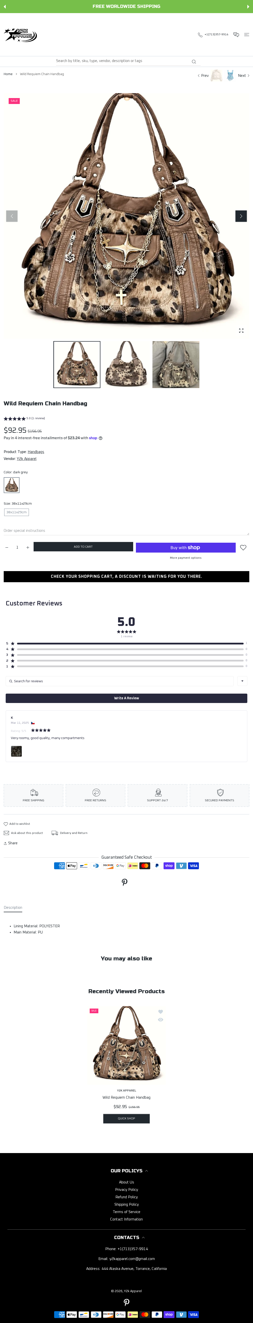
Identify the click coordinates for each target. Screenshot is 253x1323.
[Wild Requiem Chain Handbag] (126, 1045)
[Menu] (247, 34)
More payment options (186, 558)
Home (8, 74)
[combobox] (128, 61)
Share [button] (13, 843)
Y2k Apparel (27, 459)
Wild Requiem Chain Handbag (126, 1097)
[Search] (194, 62)
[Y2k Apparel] (21, 34)
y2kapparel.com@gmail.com (132, 1259)
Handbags (36, 452)
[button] (5, 7)
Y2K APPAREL (126, 1090)
